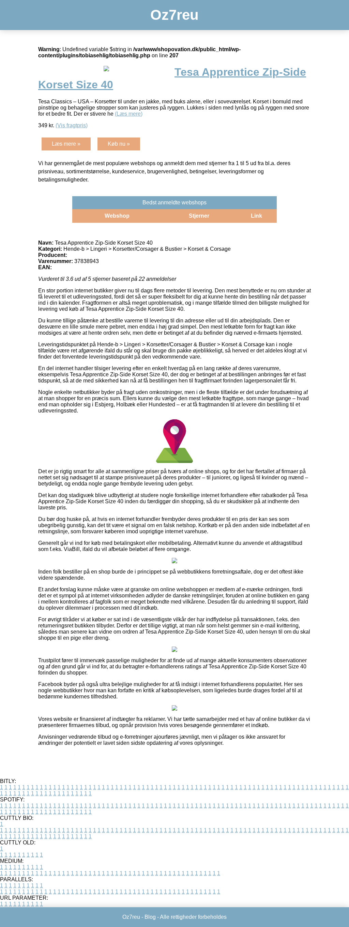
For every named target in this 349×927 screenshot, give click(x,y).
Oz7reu (174, 15)
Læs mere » (66, 144)
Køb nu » (119, 144)
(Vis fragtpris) (72, 125)
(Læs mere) (128, 114)
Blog (150, 917)
